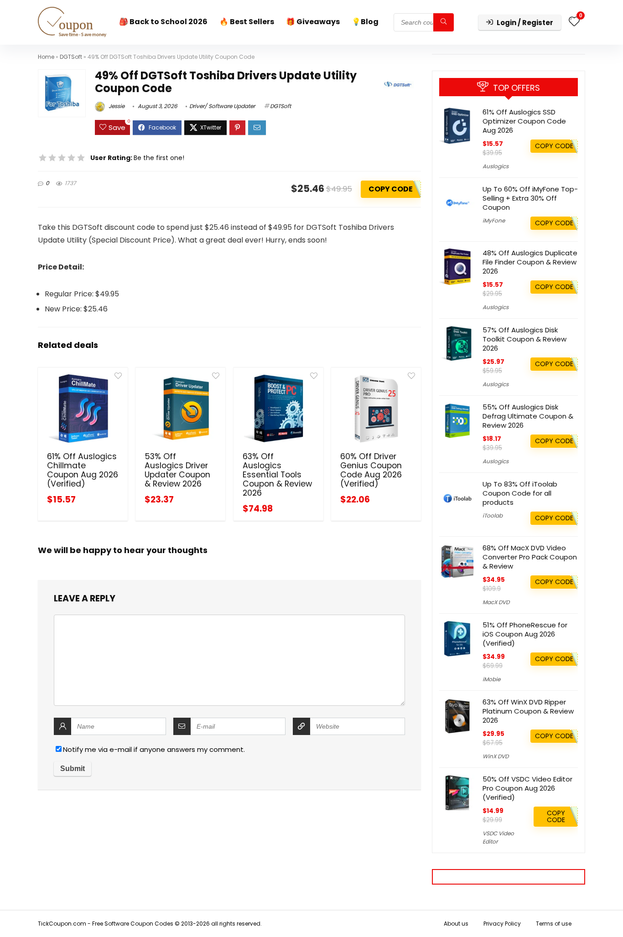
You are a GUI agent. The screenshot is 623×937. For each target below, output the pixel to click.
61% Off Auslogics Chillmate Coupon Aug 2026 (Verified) (82, 470)
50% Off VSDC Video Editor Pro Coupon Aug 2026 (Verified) (527, 788)
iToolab (493, 515)
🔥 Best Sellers (246, 21)
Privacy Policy (502, 923)
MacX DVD (496, 602)
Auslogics (496, 166)
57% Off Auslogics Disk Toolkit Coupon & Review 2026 (524, 339)
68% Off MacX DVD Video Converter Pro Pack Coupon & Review (530, 557)
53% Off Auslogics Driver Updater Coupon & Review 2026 (177, 470)
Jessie (116, 106)
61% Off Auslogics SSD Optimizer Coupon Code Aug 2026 (524, 121)
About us (456, 923)
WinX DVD (496, 756)
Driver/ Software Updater (222, 106)
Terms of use (553, 923)
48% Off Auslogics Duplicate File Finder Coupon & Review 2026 (530, 262)
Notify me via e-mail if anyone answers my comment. (154, 749)
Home (46, 57)
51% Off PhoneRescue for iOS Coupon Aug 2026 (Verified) (525, 634)
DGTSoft (71, 57)
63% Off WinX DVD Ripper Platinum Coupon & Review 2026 (528, 711)
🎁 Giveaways (313, 21)
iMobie (491, 679)
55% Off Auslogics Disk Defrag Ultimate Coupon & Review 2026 (528, 416)
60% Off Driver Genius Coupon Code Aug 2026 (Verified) (371, 470)
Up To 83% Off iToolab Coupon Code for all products (520, 493)
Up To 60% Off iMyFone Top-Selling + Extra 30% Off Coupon (530, 198)
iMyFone (494, 220)
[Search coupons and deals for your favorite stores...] (443, 22)
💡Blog (365, 21)
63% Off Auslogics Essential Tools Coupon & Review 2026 (277, 474)
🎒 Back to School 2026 (163, 21)
